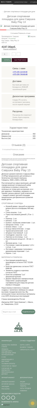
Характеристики (21, 2)
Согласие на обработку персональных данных (8, 371)
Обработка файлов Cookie (9, 345)
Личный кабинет (8, 381)
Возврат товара (26, 347)
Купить (7, 60)
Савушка (16, 36)
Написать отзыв (24, 33)
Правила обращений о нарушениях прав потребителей (9, 352)
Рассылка (6, 389)
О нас (4, 357)
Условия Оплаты (8, 363)
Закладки (5, 386)
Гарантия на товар (9, 366)
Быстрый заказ (20, 60)
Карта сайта (25, 345)
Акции (22, 381)
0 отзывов (14, 33)
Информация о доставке (7, 360)
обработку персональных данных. (28, 315)
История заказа (8, 384)
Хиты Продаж (25, 388)
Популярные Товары (25, 385)
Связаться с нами (27, 349)
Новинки (23, 390)
